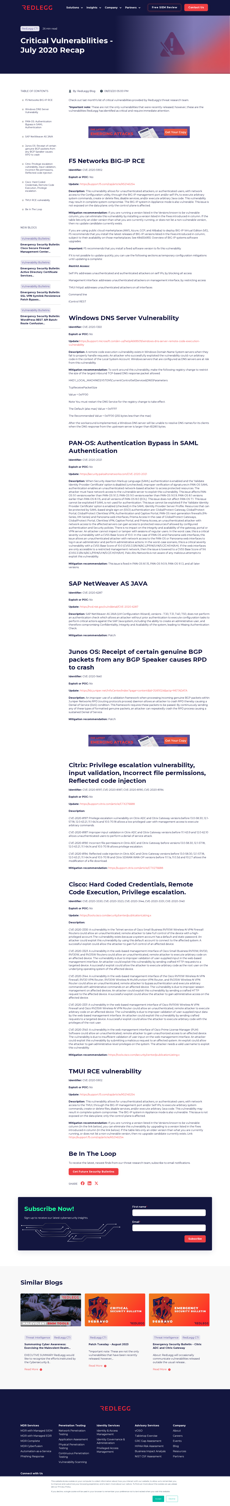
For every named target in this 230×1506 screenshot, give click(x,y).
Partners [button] (131, 7)
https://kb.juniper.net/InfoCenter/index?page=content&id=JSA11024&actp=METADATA (133, 690)
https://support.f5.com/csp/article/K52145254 (107, 184)
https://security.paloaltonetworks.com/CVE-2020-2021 (113, 474)
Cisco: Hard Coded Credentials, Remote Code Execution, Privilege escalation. (39, 186)
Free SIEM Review (164, 7)
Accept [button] (158, 1499)
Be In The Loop (33, 209)
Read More (31, 1369)
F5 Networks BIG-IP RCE (39, 100)
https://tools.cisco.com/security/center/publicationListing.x (115, 915)
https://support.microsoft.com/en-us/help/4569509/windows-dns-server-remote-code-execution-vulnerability (134, 343)
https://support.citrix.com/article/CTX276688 (107, 803)
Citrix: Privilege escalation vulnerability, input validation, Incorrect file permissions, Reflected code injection (40, 168)
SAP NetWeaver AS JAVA (39, 136)
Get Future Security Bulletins (93, 1171)
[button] (133, 8)
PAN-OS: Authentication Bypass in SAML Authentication (38, 124)
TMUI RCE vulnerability (37, 200)
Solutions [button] (72, 7)
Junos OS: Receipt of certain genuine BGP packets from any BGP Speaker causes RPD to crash (40, 150)
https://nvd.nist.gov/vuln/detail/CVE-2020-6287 (109, 606)
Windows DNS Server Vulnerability (37, 111)
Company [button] (111, 7)
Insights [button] (92, 7)
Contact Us (196, 7)
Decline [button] (172, 1499)
